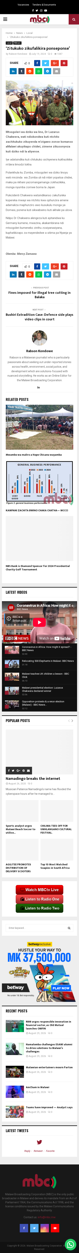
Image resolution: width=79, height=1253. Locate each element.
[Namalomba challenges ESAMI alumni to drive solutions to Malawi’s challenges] (15, 1049)
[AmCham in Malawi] (15, 1092)
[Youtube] (55, 1228)
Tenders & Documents (44, 4)
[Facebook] (24, 1228)
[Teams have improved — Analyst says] (15, 1112)
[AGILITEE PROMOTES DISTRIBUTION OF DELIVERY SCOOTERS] (22, 850)
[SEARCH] (69, 928)
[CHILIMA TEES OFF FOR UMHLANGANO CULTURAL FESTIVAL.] (56, 811)
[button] (70, 1244)
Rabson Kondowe (18, 54)
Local (9, 43)
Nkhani (17, 43)
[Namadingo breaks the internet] (39, 751)
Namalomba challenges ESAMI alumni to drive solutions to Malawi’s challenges (49, 1048)
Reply (27, 1151)
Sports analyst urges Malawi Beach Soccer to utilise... (20, 829)
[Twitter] (34, 1228)
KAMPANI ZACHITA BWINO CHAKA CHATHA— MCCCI (37, 510)
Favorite (50, 1151)
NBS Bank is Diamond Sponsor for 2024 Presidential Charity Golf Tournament (38, 568)
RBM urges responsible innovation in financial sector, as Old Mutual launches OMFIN (48, 1025)
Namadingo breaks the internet (33, 778)
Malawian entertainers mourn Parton (49, 1067)
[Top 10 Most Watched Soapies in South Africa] (56, 850)
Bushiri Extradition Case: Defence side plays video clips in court (39, 317)
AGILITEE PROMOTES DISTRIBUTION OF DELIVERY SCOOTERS (18, 868)
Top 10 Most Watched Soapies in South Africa (55, 866)
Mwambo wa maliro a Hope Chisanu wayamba (34, 455)
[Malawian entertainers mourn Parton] (15, 1072)
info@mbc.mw (47, 1217)
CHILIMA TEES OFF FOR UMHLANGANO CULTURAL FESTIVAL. (56, 829)
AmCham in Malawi (37, 1087)
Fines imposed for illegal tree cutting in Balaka (39, 295)
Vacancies (23, 4)
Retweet (38, 1151)
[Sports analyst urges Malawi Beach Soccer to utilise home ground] (22, 811)
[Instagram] (44, 1228)
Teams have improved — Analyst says (49, 1107)
